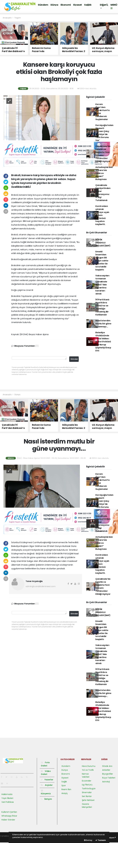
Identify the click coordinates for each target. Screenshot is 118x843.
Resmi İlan (66, 789)
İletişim (48, 799)
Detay (89, 840)
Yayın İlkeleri (7, 798)
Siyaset (77, 4)
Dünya (54, 4)
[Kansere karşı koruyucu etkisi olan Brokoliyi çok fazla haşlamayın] (41, 117)
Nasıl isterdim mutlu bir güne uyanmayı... (103, 323)
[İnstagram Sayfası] (13, 777)
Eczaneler (86, 780)
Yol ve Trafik (88, 770)
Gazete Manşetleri (87, 805)
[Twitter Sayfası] (7, 777)
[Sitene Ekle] (8, 783)
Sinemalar (87, 792)
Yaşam (18, 17)
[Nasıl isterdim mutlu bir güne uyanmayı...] (41, 485)
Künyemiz (46, 793)
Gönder (74, 359)
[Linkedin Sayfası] (23, 777)
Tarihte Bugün (89, 788)
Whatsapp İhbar (9, 815)
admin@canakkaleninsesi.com (41, 586)
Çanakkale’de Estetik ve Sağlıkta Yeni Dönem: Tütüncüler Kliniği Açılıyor (103, 154)
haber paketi (6, 839)
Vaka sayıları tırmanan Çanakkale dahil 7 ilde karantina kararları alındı (102, 284)
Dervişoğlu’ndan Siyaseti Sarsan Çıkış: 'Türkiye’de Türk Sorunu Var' (104, 133)
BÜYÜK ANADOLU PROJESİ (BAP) (102, 242)
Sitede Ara (107, 766)
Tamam (101, 840)
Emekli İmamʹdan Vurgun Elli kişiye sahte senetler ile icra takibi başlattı (101, 260)
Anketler (106, 770)
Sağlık (88, 4)
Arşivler (48, 785)
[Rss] (28, 777)
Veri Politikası (7, 802)
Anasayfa (7, 17)
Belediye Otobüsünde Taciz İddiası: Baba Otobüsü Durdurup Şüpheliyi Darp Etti (103, 341)
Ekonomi (66, 4)
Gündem (43, 4)
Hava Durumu (88, 766)
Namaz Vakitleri (85, 775)
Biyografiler (107, 773)
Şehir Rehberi (88, 800)
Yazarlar (48, 779)
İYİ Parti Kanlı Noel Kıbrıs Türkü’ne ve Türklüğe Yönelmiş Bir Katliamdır (102, 307)
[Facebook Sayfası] (2, 777)
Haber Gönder (8, 819)
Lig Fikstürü (87, 784)
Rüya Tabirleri (108, 777)
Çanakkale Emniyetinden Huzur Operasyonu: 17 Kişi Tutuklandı (103, 193)
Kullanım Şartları (9, 812)
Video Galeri (46, 773)
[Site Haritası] (3, 783)
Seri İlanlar (87, 796)
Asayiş (64, 793)
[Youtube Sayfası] (18, 777)
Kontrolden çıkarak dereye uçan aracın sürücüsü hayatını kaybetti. (102, 215)
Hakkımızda (6, 794)
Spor (63, 785)
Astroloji (106, 781)
